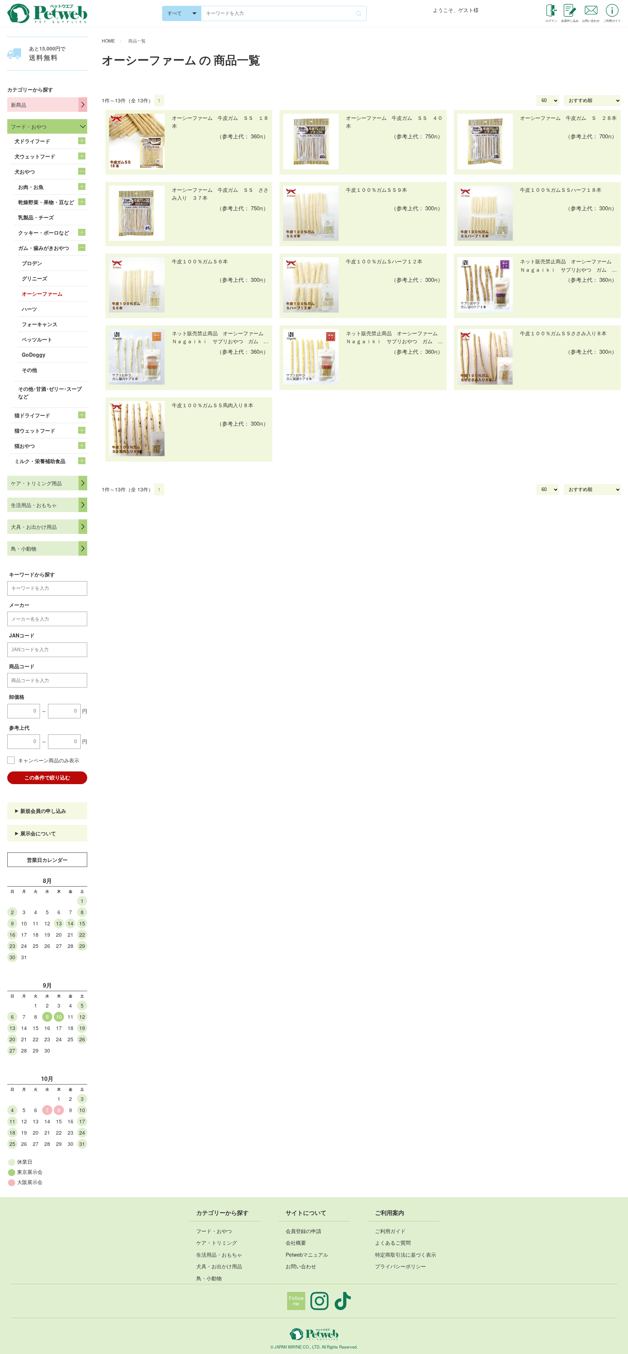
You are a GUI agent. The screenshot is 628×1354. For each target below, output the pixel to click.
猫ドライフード (32, 415)
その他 (29, 369)
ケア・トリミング (216, 1242)
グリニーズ (34, 278)
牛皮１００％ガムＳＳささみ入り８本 (563, 333)
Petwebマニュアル (307, 1254)
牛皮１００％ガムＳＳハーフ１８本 (560, 189)
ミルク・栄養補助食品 (40, 461)
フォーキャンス (39, 324)
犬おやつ (25, 171)
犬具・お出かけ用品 (34, 526)
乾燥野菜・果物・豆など (46, 202)
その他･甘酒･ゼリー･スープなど (50, 392)
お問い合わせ (301, 1266)
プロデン (32, 263)
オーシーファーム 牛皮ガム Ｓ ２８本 (568, 117)
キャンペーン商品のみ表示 (48, 760)
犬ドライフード (32, 141)
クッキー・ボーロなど (43, 232)
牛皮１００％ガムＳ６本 (200, 261)
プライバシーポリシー (400, 1266)
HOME (108, 40)
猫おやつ (25, 445)
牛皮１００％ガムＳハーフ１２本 (384, 261)
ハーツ (29, 308)
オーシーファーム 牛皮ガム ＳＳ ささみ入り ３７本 (220, 193)
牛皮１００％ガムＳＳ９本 (376, 189)
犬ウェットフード (35, 156)
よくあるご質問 (393, 1242)
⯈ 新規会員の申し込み (40, 810)
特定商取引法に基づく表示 (405, 1254)
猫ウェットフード (35, 430)
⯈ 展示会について (35, 833)
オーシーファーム (42, 293)
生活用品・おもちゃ (34, 504)
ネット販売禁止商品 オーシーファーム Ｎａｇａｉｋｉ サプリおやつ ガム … (568, 265)
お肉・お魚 (31, 186)
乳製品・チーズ (36, 217)
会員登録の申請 (303, 1231)
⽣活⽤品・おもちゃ (219, 1254)
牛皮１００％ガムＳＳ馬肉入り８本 (212, 405)
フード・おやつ (29, 126)
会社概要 (296, 1242)
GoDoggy (33, 354)
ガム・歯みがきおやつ (43, 247)
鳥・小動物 (23, 548)
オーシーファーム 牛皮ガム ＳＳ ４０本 (394, 121)
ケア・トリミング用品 (36, 483)
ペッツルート (37, 339)
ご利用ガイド (390, 1231)
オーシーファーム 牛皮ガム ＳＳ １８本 (220, 121)
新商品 (18, 104)
